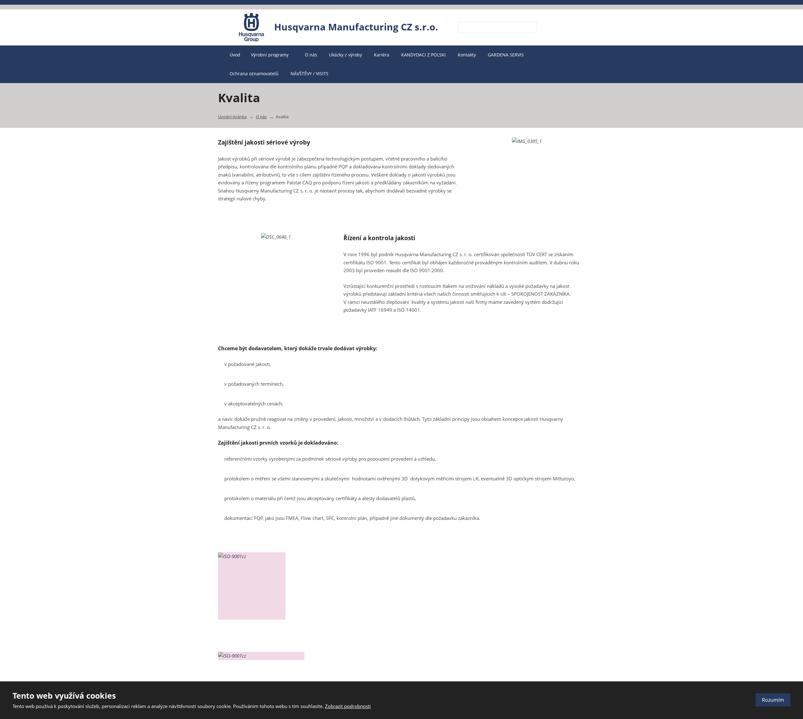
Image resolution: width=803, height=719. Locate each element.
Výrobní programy (270, 55)
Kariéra (381, 55)
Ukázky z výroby (345, 55)
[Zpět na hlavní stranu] (251, 27)
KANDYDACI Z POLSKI (423, 55)
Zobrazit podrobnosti (348, 706)
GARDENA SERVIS (506, 55)
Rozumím (773, 699)
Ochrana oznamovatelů (254, 74)
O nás (311, 55)
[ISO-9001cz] (261, 656)
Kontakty (467, 55)
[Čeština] (547, 28)
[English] (558, 28)
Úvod (235, 55)
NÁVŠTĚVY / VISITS (309, 74)
